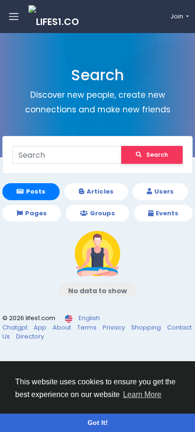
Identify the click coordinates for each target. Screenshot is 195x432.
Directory (30, 336)
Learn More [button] (142, 394)
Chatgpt (15, 327)
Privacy (114, 327)
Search (157, 155)
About (62, 327)
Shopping (146, 327)
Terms (87, 327)
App (41, 327)
